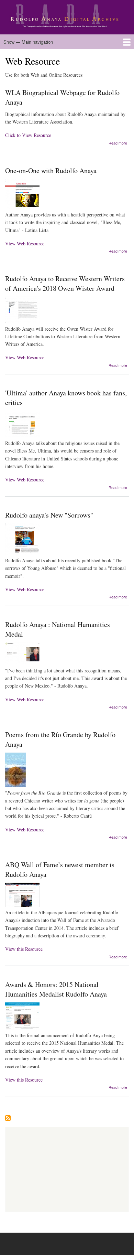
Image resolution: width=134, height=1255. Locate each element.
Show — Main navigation (28, 42)
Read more (118, 143)
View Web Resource (24, 243)
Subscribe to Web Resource (8, 1118)
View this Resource (24, 949)
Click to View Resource (28, 135)
